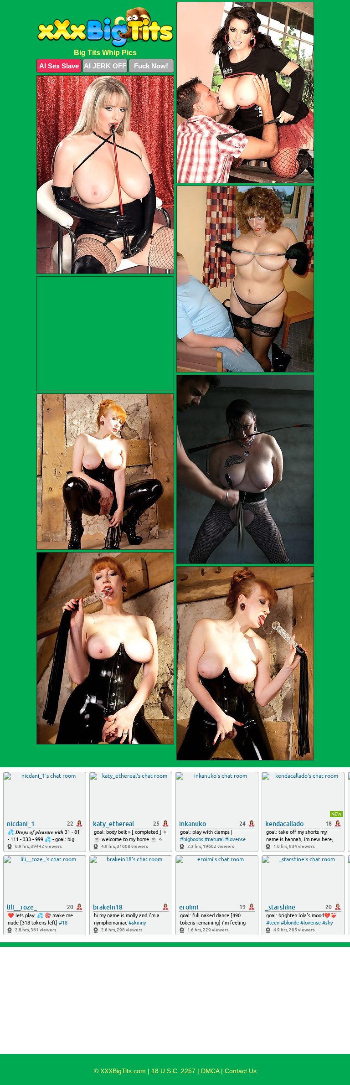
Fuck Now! (151, 66)
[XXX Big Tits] (105, 27)
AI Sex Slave (59, 66)
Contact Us (241, 1071)
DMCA (210, 1071)
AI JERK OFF (105, 66)
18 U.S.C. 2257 (173, 1071)
